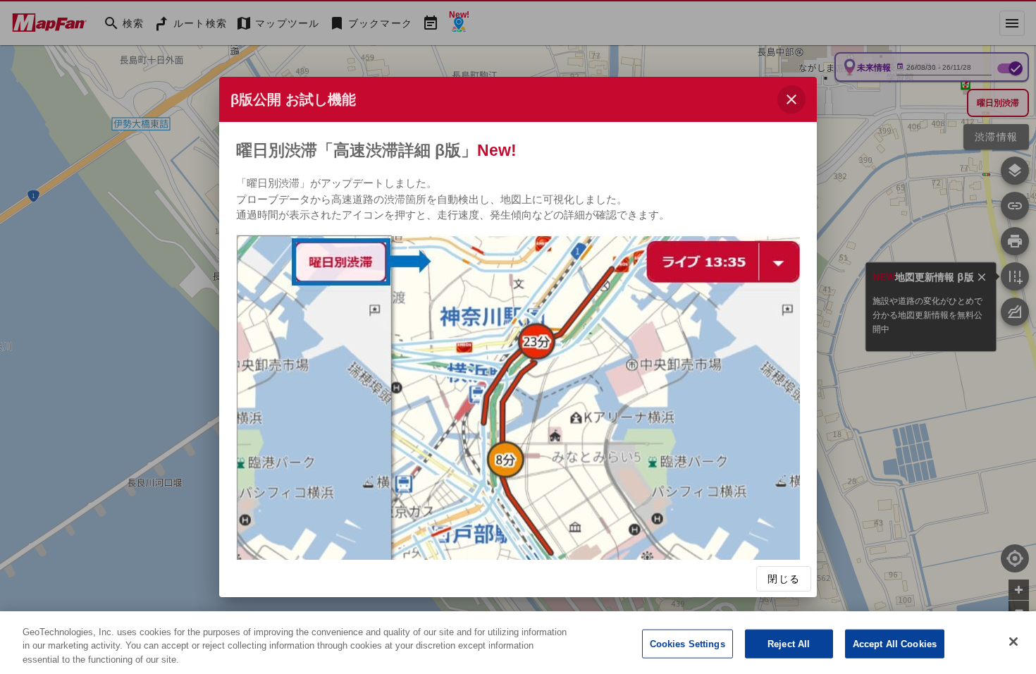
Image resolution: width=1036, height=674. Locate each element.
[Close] (1013, 641)
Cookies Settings (687, 643)
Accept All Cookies (895, 643)
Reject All (788, 643)
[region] (518, 642)
